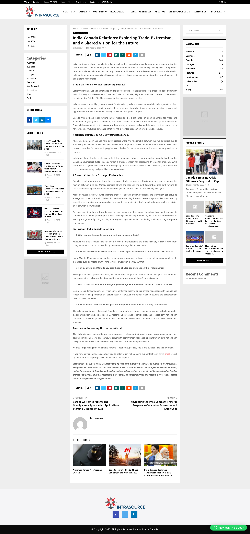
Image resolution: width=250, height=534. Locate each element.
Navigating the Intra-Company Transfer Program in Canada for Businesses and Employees (154, 405)
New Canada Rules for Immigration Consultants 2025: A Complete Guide (53, 235)
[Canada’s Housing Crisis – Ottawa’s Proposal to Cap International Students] (204, 162)
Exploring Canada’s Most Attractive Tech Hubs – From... (195, 248)
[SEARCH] (220, 31)
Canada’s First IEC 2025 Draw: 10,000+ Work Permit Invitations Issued (53, 167)
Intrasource (79, 48)
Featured (84, 33)
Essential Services (141, 12)
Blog (63, 2)
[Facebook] (116, 514)
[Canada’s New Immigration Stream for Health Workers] (195, 207)
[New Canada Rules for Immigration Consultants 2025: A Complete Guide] (34, 235)
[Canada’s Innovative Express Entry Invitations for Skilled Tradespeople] (214, 207)
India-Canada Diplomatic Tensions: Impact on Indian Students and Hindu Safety (158, 472)
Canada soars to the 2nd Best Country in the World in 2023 (123, 471)
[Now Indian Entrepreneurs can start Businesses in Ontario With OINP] (214, 237)
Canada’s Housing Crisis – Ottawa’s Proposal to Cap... (203, 179)
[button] (228, 528)
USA (73, 12)
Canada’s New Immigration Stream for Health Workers (194, 219)
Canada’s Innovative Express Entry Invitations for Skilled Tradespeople (214, 221)
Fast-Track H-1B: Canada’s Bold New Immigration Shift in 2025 (54, 145)
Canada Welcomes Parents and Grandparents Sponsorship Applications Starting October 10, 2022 (96, 405)
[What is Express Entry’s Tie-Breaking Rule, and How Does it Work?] (34, 212)
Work (29, 98)
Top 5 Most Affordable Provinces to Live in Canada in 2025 (54, 190)
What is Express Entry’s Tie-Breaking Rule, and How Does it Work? (54, 212)
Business (31, 67)
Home (65, 12)
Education (31, 78)
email (167, 354)
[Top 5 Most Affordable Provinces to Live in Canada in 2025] (34, 190)
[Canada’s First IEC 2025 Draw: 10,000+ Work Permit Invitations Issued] (34, 167)
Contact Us (94, 2)
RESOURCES (107, 2)
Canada (83, 12)
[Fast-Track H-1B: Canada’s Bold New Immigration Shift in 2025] (34, 145)
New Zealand (117, 12)
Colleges (30, 74)
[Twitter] (125, 514)
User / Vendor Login (179, 12)
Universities (32, 90)
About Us (160, 12)
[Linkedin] (134, 514)
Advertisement (82, 2)
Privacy (70, 2)
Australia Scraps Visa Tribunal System (87, 471)
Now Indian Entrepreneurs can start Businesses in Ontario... (214, 249)
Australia (98, 12)
